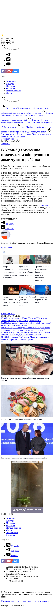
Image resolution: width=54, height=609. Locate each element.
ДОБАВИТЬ (6, 247)
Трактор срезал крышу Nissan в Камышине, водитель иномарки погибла (41, 273)
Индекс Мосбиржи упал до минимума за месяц (27, 301)
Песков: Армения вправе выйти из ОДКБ (42, 299)
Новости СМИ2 (8, 313)
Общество (5, 143)
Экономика (11, 518)
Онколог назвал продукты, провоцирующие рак (21, 419)
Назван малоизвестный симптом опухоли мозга (10, 301)
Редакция (10, 535)
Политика (10, 523)
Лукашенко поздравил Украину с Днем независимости (26, 271)
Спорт (9, 530)
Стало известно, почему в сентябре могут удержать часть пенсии (25, 379)
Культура (10, 521)
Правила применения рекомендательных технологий (25, 601)
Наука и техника (13, 528)
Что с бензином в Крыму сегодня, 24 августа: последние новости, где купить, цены (26, 135)
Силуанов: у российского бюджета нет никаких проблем (24, 458)
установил (43, 205)
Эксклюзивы (12, 532)
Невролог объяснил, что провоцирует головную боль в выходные (10, 272)
